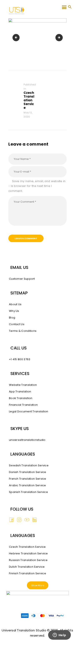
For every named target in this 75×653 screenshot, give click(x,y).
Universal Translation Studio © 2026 (30, 630)
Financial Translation (23, 405)
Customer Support (22, 279)
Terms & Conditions (22, 331)
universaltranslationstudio (27, 440)
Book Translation (20, 398)
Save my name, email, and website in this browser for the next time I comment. (37, 186)
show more (37, 585)
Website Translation (23, 385)
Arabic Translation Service (27, 485)
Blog (12, 318)
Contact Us (16, 324)
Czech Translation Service (27, 547)
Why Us (14, 311)
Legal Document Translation (28, 411)
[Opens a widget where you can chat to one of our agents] (59, 640)
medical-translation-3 (16, 37)
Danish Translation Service (27, 472)
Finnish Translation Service (27, 573)
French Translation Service (27, 479)
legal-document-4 (61, 37)
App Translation (20, 391)
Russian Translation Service (28, 560)
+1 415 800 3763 (19, 359)
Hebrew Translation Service (28, 553)
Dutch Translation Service (27, 567)
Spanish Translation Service (28, 492)
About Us (15, 304)
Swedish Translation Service (29, 465)
